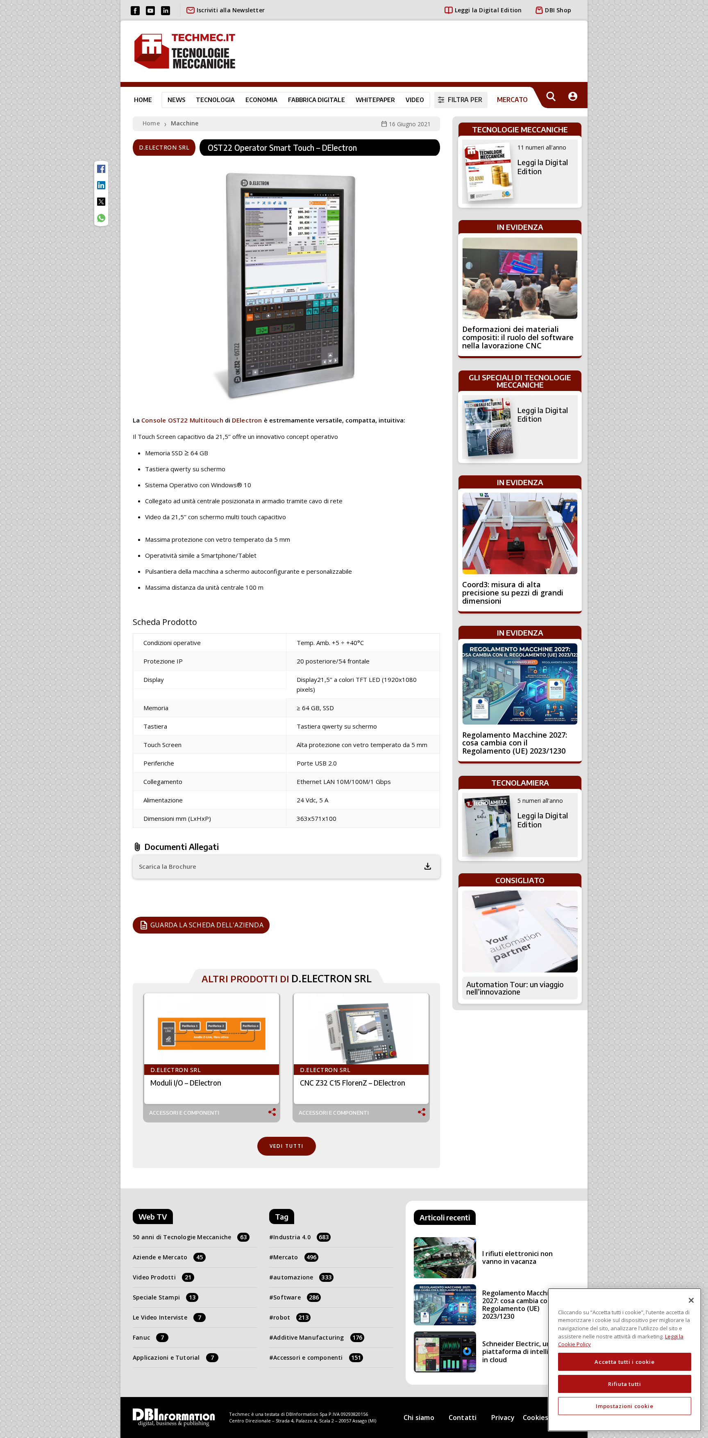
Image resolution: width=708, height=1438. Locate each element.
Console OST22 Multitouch (182, 420)
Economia (261, 99)
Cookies (535, 1417)
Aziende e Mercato (168, 1257)
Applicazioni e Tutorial (173, 1357)
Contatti (463, 1417)
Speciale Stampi (164, 1297)
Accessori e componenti (184, 1112)
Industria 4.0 (301, 1237)
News (176, 99)
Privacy (503, 1417)
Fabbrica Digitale (316, 99)
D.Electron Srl (164, 147)
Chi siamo (419, 1417)
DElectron (247, 420)
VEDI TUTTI (287, 1146)
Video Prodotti (162, 1277)
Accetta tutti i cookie (624, 1361)
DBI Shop (558, 10)
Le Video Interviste (167, 1317)
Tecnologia (215, 99)
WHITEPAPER (375, 99)
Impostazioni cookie (624, 1406)
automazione (302, 1277)
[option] (211, 1058)
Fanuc (148, 1337)
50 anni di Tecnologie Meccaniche (190, 1237)
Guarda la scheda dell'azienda (201, 925)
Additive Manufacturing (317, 1337)
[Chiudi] (691, 1300)
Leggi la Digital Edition (488, 10)
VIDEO (415, 99)
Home (143, 99)
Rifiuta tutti (624, 1384)
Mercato (294, 1257)
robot (291, 1317)
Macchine (185, 123)
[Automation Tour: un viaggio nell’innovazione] (520, 931)
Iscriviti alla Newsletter (231, 10)
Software (296, 1297)
